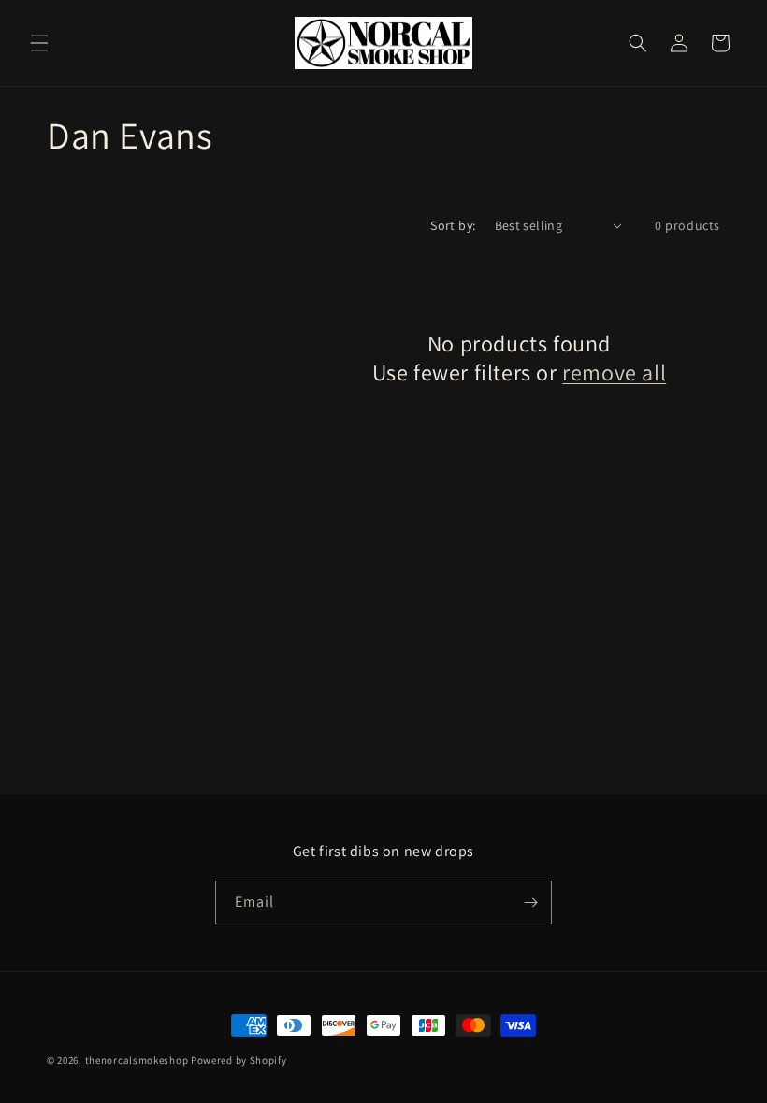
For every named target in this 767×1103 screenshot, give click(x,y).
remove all (614, 372)
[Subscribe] (530, 902)
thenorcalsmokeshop (137, 1060)
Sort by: (452, 225)
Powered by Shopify (239, 1060)
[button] (39, 43)
